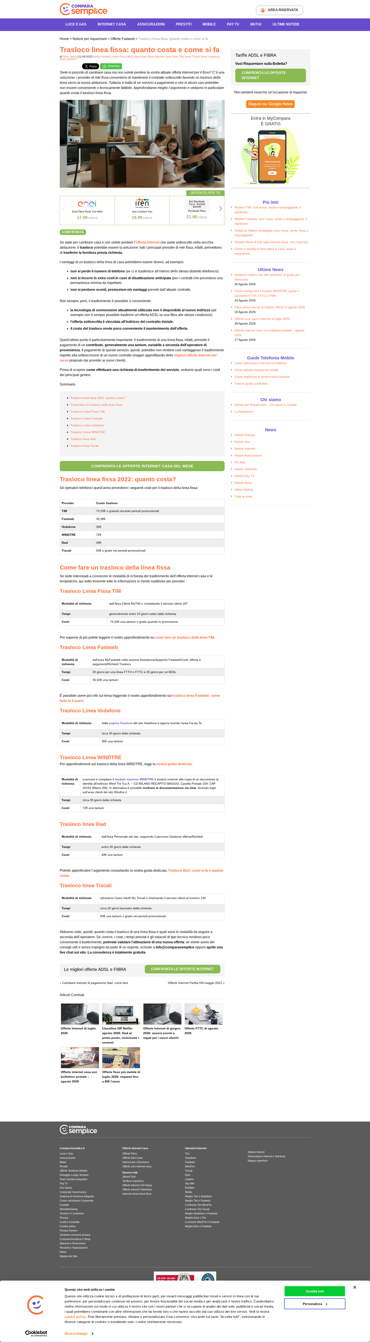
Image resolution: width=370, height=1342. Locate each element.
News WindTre (68, 59)
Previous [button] (63, 209)
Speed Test (129, 1176)
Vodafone (190, 1157)
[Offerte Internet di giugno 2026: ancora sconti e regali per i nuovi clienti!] (162, 1014)
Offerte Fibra (129, 1153)
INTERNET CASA (112, 24)
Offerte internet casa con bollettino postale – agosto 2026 (79, 1076)
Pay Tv (64, 1183)
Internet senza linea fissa (136, 1193)
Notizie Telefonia (245, 469)
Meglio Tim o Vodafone (198, 1196)
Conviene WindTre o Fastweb (202, 1222)
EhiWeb (189, 1187)
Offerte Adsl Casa (132, 1157)
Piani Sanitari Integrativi (73, 1179)
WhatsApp (113, 66)
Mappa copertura (258, 1160)
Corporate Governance (73, 1192)
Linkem (189, 1179)
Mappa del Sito (68, 1256)
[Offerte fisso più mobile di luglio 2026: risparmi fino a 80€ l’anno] (121, 1057)
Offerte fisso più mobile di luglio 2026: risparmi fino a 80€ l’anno (121, 1076)
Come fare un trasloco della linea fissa (96, 404)
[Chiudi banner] (354, 1287)
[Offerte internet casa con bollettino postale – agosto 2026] (80, 1057)
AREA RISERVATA (282, 10)
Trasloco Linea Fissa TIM (87, 411)
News (63, 1251)
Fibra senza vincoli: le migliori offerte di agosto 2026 (269, 307)
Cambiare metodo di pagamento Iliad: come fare (95, 983)
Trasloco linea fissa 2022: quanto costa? (97, 398)
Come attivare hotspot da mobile (256, 370)
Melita (188, 1192)
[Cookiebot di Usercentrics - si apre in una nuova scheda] (36, 1333)
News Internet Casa (159, 56)
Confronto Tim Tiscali (197, 1209)
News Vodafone (210, 56)
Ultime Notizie (286, 24)
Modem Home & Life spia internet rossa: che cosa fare (271, 242)
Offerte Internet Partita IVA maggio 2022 (195, 983)
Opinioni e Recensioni (73, 1243)
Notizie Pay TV (244, 476)
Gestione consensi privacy (75, 1234)
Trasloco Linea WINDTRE (87, 432)
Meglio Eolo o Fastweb (198, 1226)
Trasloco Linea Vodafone (87, 425)
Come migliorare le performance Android (261, 376)
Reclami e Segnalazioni (74, 1247)
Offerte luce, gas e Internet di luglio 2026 (262, 318)
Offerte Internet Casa (135, 1148)
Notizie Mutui (243, 482)
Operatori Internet (196, 1148)
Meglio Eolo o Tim (195, 1217)
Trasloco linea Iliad (83, 439)
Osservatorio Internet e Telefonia (266, 1156)
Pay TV (233, 24)
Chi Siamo (66, 1187)
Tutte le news (243, 496)
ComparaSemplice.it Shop (75, 1239)
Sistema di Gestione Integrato (77, 1196)
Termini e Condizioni (72, 1213)
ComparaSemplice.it (72, 1148)
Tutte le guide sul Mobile (250, 383)
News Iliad (140, 56)
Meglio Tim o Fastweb (197, 1200)
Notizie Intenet (256, 1152)
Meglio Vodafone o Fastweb (201, 1213)
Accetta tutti (315, 1291)
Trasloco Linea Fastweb (86, 418)
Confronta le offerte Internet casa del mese (142, 466)
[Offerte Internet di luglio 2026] (80, 1014)
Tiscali (188, 1170)
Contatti (64, 1204)
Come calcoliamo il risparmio (77, 1200)
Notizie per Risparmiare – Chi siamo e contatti (265, 404)
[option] (87, 210)
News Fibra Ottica (122, 56)
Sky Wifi (189, 1183)
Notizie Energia (244, 435)
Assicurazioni (151, 24)
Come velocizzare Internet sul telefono (260, 363)
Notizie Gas (242, 441)
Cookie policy (68, 1226)
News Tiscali (192, 56)
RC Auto (240, 462)
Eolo (187, 1175)
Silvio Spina (69, 56)
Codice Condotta (69, 1222)
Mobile (209, 24)
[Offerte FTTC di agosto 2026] (204, 1014)
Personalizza (312, 1303)
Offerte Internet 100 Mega (137, 1185)
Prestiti (183, 24)
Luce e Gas (76, 24)
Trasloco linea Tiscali (84, 445)
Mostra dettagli (76, 1333)
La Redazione (243, 411)
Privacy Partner (69, 1230)
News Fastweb (102, 56)
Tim (187, 1153)
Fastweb (190, 1162)
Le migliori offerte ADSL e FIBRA (139, 969)
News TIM (178, 56)
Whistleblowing (69, 1209)
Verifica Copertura (132, 1181)
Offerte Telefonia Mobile (73, 1170)
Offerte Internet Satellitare (137, 1189)
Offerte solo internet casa (136, 1166)
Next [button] (220, 209)
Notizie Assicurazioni (248, 455)
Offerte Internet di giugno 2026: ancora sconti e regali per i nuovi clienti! (162, 1033)
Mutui (255, 24)
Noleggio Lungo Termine (74, 1175)
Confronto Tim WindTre (198, 1204)
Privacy (64, 1217)
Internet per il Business (135, 1162)
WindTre (190, 1166)
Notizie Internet (244, 448)
